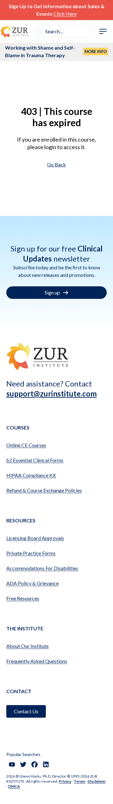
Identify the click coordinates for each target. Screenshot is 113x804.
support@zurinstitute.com (51, 393)
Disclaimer (97, 781)
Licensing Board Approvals (35, 538)
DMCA (14, 786)
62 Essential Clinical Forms (34, 460)
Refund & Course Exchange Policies (44, 490)
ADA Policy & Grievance (32, 583)
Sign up (52, 292)
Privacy (65, 781)
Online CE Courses (26, 445)
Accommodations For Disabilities (42, 568)
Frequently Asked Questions (36, 661)
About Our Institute (27, 646)
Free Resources (22, 598)
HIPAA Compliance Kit (31, 475)
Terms (79, 781)
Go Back (56, 164)
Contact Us (26, 711)
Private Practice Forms (31, 553)
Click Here (65, 14)
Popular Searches (23, 754)
